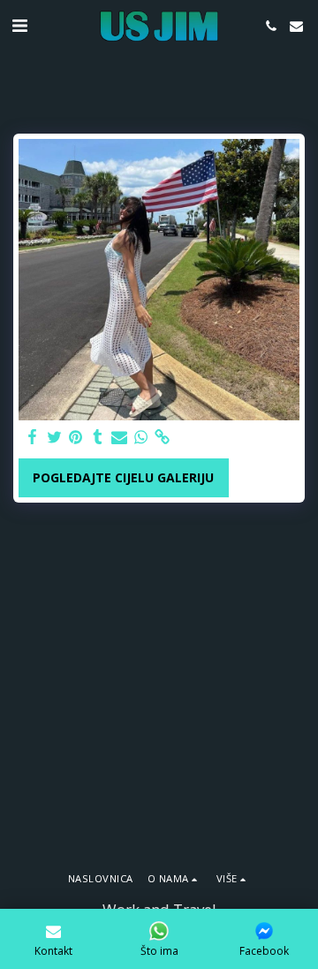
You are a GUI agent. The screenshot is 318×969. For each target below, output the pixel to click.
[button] (19, 25)
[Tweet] (55, 437)
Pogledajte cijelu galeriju (123, 477)
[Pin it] (76, 437)
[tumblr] (98, 437)
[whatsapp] (141, 437)
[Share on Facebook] (33, 437)
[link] (162, 437)
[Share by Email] (119, 437)
